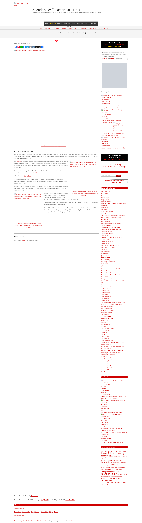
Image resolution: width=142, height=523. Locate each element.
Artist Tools (93, 23)
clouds (113, 456)
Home (46, 23)
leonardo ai (106, 462)
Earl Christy (104, 249)
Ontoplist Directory (19, 515)
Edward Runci (105, 255)
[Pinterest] (18, 47)
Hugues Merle (105, 300)
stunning (115, 469)
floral (116, 458)
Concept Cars (104, 235)
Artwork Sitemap (19, 508)
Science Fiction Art (106, 344)
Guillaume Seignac (106, 289)
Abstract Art (104, 194)
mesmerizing (116, 462)
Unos (59, 521)
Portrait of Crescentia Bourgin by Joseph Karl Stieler (53, 146)
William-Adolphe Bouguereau (109, 360)
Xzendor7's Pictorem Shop (114, 159)
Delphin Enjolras (105, 239)
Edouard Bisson (105, 253)
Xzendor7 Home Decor (107, 362)
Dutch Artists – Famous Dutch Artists (111, 245)
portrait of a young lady (115, 467)
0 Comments (77, 35)
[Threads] (39, 47)
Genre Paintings (105, 277)
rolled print (33, 173)
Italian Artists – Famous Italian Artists (111, 304)
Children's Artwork (106, 225)
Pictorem (59, 23)
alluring (116, 451)
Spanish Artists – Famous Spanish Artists (112, 346)
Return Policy (18, 512)
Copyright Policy (35, 512)
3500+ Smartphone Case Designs (114, 167)
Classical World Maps (107, 233)
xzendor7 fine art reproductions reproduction (113, 476)
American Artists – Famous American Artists (113, 203)
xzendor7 (116, 471)
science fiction (104, 469)
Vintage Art (104, 356)
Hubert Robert (105, 298)
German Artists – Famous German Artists (112, 281)
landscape (119, 460)
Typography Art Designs (108, 354)
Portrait (19, 161)
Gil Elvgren (104, 283)
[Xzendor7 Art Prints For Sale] (114, 75)
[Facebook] (15, 47)
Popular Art (104, 332)
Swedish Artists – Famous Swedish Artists (112, 350)
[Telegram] (27, 47)
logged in (24, 240)
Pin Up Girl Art (105, 330)
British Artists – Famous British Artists (112, 223)
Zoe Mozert (104, 372)
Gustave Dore (105, 291)
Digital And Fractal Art (107, 241)
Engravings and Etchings (108, 261)
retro (122, 467)
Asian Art (103, 213)
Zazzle (78, 23)
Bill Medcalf (104, 219)
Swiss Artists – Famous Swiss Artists (111, 352)
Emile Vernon (105, 259)
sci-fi (125, 467)
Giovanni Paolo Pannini (107, 287)
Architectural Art (105, 207)
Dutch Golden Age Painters (108, 247)
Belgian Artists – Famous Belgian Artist (112, 217)
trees (120, 469)
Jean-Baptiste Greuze (107, 306)
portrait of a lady (122, 465)
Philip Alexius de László (107, 328)
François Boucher (106, 271)
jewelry (114, 460)
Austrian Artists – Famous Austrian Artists (113, 215)
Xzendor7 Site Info (106, 366)
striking (109, 469)
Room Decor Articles (107, 340)
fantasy (107, 458)
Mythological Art (105, 320)
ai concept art (109, 451)
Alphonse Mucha (106, 201)
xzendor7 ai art (109, 473)
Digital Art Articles (106, 243)
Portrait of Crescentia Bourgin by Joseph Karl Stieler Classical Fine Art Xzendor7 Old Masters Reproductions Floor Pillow (84, 193)
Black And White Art (106, 221)
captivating (106, 455)
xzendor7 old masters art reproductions (111, 479)
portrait (114, 464)
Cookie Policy (44, 512)
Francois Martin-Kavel (107, 273)
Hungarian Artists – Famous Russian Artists (113, 302)
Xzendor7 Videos (106, 370)
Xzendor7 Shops (105, 364)
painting (123, 463)
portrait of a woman (105, 467)
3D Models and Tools (107, 192)
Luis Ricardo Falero (106, 316)
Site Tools (84, 23)
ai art (102, 451)
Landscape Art (105, 314)
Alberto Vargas (105, 198)
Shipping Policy (53, 512)
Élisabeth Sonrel (105, 257)
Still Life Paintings (106, 348)
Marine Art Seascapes (107, 318)
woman (110, 471)
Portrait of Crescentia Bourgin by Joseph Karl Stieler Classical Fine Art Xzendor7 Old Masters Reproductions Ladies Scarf (28, 225)
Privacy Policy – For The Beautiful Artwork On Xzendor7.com (31, 521)
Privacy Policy (26, 512)
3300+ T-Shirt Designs (114, 165)
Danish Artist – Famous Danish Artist (111, 237)
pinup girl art (104, 465)
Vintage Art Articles (106, 358)
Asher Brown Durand (107, 211)
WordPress (72, 521)
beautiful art (114, 453)
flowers (120, 458)
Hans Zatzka (104, 294)
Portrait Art (104, 334)
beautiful (106, 453)
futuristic (103, 460)
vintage (104, 471)
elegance (124, 456)
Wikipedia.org (28, 176)
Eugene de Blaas (105, 265)
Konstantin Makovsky (107, 312)
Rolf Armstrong (105, 338)
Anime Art (104, 205)
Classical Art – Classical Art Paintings (111, 229)
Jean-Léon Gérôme (106, 308)
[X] (36, 47)
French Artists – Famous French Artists (112, 275)
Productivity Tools (106, 336)
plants (109, 465)
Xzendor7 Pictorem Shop (114, 44)
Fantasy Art (104, 267)
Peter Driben (104, 326)
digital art (118, 456)
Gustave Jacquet (105, 292)
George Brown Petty (106, 279)
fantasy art (112, 458)
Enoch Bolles (104, 263)
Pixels (73, 23)
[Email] (30, 47)
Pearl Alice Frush (106, 324)
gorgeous (109, 460)
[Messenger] (24, 47)
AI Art (102, 196)
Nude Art (103, 322)
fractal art (126, 458)
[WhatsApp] (21, 47)
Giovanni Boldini (106, 285)
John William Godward (107, 310)
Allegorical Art (105, 199)
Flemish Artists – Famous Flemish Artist (112, 269)
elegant (103, 458)
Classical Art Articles (106, 231)
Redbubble (67, 23)
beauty (120, 453)
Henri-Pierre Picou (106, 296)
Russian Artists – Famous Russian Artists (112, 342)
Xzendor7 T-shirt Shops (107, 368)
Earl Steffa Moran (106, 251)
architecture (123, 451)
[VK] (33, 47)
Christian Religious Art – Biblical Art (111, 227)
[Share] (42, 47)
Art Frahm (104, 209)
